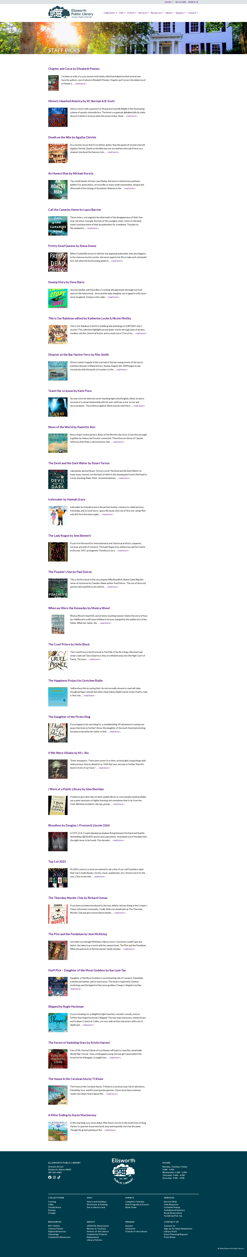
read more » (81, 83)
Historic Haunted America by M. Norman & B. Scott (81, 101)
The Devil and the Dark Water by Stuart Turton (78, 463)
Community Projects (97, 1234)
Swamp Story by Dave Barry (66, 282)
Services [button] (142, 12)
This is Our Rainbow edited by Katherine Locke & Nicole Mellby (89, 318)
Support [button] (180, 12)
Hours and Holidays (96, 1202)
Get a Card (180, 2)
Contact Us (169, 1226)
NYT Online (54, 1226)
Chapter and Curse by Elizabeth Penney (74, 68)
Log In (168, 2)
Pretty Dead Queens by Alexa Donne (72, 246)
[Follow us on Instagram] (55, 1178)
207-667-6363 (55, 1172)
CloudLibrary (54, 1207)
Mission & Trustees (96, 1229)
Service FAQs (170, 1202)
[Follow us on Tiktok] (59, 1178)
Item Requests (171, 1204)
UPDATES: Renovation (98, 1226)
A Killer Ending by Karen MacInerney (72, 1115)
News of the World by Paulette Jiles (71, 427)
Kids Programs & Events (137, 1204)
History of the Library (98, 1231)
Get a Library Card (96, 1207)
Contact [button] (192, 12)
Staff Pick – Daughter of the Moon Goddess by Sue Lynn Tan (87, 970)
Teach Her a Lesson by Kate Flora (70, 391)
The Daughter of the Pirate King (69, 717)
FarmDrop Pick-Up (173, 1216)
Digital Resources (57, 1231)
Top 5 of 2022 (57, 861)
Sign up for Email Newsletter (178, 1229)
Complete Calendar (134, 1202)
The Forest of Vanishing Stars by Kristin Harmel (79, 1042)
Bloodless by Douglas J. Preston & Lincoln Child (78, 825)
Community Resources (59, 1237)
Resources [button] (156, 12)
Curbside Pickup (172, 1207)
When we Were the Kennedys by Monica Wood (79, 608)
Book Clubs (130, 1207)
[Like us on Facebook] (50, 1178)
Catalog (52, 1202)
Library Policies (94, 1240)
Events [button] (130, 12)
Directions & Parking (97, 1204)
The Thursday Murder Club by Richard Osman (77, 898)
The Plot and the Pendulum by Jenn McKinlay (77, 934)
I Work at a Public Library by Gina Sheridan (76, 789)
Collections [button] (109, 12)
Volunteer (130, 1229)
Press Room (169, 1237)
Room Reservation (173, 1213)
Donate (129, 1226)
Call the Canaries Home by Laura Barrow (74, 209)
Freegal (52, 1213)
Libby (51, 1204)
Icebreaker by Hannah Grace (66, 499)
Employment (93, 1237)
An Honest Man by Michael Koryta (70, 173)
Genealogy (53, 1234)
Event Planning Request (176, 1234)
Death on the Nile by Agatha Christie (72, 137)
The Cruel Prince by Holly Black (69, 644)
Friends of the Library (136, 1231)
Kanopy (52, 1210)
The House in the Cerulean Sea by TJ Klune (75, 1079)
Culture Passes (55, 1229)
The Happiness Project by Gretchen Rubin (75, 680)
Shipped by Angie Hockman (66, 1006)
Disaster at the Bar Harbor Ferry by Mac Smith (78, 354)
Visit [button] (121, 12)
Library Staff (170, 1231)
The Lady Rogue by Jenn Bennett (69, 535)
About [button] (168, 12)
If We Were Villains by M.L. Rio (68, 753)
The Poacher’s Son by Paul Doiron (70, 572)
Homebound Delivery (174, 1210)
